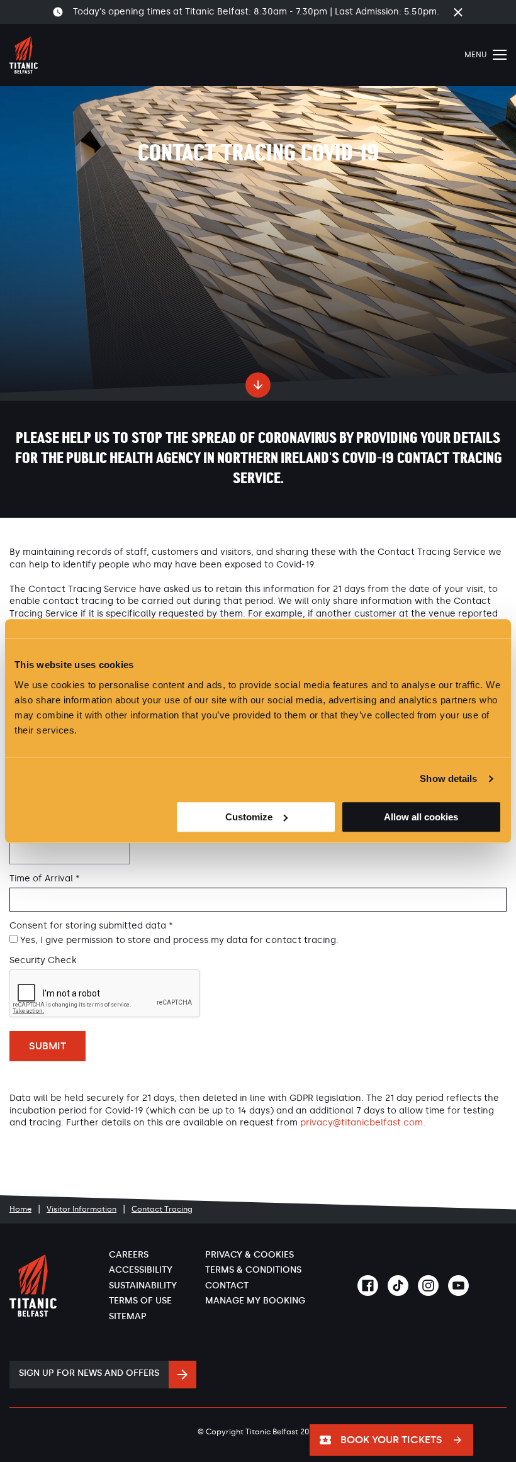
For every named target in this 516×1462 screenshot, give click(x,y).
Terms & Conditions (253, 1269)
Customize (248, 817)
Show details (448, 778)
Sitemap (128, 1316)
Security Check (42, 961)
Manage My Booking (255, 1300)
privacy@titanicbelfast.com (361, 1122)
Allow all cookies (421, 817)
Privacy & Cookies (249, 1254)
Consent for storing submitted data (91, 926)
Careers (129, 1254)
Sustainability (143, 1285)
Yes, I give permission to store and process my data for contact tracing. (179, 940)
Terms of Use (140, 1300)
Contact (227, 1285)
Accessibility (140, 1269)
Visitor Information (81, 1209)
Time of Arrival (44, 879)
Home (20, 1209)
